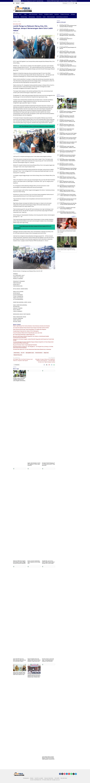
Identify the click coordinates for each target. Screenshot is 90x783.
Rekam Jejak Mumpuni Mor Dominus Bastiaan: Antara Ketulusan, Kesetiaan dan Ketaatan (31, 325)
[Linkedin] (67, 774)
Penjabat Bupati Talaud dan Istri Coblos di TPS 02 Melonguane (26, 331)
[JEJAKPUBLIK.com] (22, 8)
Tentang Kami (26, 778)
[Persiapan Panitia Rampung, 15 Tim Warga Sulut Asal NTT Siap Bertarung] (48, 416)
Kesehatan (56, 14)
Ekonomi (40, 14)
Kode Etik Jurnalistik (39, 778)
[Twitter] (62, 774)
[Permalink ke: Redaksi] (14, 33)
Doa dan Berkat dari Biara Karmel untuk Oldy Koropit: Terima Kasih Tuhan (68, 199)
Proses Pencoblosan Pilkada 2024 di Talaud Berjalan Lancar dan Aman (27, 332)
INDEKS (22, 3)
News (20, 14)
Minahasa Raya (24, 16)
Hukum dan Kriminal (33, 14)
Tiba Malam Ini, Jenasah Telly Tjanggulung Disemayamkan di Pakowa (68, 65)
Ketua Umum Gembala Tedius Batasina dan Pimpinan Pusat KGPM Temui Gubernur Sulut (19, 673)
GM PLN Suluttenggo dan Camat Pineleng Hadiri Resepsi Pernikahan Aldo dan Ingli (68, 169)
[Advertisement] (67, 85)
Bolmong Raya (32, 16)
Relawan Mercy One (18, 354)
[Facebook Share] (44, 365)
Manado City (16, 16)
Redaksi (17, 32)
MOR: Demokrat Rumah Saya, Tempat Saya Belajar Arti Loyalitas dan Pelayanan (29, 329)
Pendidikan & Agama (48, 14)
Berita (14, 23)
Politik (25, 14)
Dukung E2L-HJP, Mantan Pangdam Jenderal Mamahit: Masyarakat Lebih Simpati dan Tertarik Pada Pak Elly (33, 340)
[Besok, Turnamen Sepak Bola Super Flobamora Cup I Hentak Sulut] (34, 514)
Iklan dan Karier (64, 778)
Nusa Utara (39, 16)
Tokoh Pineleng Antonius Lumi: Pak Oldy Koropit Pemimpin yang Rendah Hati (68, 204)
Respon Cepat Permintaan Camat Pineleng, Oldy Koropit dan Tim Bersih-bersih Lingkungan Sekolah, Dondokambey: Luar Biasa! (67, 191)
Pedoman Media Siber (48, 778)
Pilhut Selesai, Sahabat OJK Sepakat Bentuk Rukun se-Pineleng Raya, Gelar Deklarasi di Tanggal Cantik (67, 173)
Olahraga (73, 14)
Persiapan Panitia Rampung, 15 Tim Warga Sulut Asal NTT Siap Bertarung (48, 464)
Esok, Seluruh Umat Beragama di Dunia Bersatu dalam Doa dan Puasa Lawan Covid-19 (68, 70)
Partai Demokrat (38, 352)
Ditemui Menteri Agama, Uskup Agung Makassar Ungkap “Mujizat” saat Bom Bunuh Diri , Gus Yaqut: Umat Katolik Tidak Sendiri (68, 52)
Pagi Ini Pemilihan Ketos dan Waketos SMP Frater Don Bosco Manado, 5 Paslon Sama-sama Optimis (34, 660)
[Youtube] (69, 774)
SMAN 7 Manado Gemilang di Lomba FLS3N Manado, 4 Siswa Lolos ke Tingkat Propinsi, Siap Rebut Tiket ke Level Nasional (68, 177)
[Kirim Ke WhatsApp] (54, 365)
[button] (74, 3)
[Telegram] (76, 774)
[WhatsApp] (71, 774)
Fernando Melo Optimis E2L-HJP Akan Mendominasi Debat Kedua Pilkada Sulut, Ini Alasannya (32, 349)
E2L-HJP (22, 352)
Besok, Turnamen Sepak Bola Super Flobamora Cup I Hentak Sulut (34, 562)
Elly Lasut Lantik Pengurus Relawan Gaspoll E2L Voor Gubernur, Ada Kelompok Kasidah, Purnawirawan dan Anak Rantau (31, 337)
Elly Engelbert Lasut (30, 352)
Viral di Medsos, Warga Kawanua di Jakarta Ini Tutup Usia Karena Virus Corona (67, 43)
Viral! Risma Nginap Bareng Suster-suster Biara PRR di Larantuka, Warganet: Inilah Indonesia (68, 57)
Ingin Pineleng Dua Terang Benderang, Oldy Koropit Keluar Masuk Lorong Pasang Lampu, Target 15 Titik (67, 186)
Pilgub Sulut (46, 352)
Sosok (44, 16)
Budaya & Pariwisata (65, 14)
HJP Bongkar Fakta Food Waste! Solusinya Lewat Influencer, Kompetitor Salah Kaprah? (23, 359)
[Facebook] (60, 774)
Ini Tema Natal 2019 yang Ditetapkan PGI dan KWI (68, 48)
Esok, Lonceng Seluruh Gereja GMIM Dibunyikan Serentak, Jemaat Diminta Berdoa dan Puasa (67, 35)
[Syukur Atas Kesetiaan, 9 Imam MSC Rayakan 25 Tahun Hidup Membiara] (34, 416)
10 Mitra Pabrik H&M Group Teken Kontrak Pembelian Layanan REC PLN (67, 74)
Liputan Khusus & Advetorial (62, 16)
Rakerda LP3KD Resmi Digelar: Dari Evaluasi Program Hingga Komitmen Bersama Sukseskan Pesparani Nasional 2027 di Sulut (41, 0)
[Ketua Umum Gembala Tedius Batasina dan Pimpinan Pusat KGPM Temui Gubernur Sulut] (19, 667)
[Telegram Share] (52, 365)
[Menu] (14, 3)
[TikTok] (74, 774)
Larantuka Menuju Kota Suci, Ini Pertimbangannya (66, 39)
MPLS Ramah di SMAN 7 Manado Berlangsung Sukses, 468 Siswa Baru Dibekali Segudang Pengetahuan (67, 164)
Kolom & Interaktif (51, 16)
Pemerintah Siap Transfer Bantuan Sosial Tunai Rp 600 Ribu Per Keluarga (68, 26)
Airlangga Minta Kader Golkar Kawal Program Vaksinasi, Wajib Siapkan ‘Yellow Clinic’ (68, 61)
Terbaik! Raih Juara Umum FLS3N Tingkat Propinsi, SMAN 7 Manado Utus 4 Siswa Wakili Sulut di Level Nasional (48, 562)
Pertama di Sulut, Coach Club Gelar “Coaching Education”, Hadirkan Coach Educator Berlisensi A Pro (48, 660)
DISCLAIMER (57, 778)
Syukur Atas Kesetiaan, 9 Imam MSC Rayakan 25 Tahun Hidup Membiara (34, 464)
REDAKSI (17, 3)
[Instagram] (65, 774)
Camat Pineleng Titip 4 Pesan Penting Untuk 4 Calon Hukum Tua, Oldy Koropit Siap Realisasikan (68, 195)
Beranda (15, 14)
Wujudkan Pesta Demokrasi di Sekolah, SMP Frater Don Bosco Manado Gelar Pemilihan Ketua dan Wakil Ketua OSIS (34, 676)
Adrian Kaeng (16, 352)
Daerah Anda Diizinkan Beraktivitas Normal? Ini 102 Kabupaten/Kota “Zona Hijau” (68, 30)
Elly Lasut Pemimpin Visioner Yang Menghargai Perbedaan (25, 344)
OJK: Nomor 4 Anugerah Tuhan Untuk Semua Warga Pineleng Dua (67, 208)
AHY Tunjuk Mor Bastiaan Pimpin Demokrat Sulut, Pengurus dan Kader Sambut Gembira (31, 327)
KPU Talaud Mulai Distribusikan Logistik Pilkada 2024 (24, 334)
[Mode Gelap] (76, 3)
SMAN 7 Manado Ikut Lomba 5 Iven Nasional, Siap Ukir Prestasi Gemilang (67, 182)
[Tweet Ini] (47, 365)
